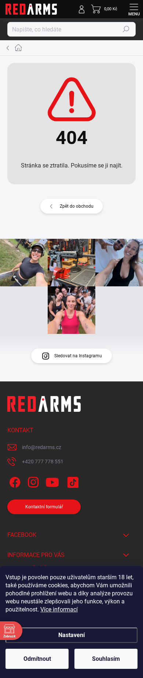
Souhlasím (106, 658)
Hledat (126, 29)
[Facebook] (13, 481)
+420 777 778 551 (42, 461)
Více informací (59, 609)
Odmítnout (37, 658)
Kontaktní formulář (44, 506)
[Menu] (134, 9)
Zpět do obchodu (77, 206)
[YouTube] (52, 481)
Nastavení (71, 635)
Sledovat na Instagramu (78, 355)
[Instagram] (32, 481)
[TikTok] (71, 481)
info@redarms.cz (41, 447)
